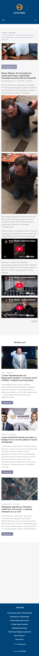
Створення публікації (19, 617)
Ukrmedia (22, 651)
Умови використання (19, 620)
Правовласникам (19, 628)
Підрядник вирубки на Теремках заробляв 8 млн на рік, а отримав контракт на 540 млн (16, 509)
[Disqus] (19, 573)
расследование (6, 265)
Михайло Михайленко (8, 81)
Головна (4, 32)
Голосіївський (6, 504)
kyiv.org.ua (22, 644)
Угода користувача (19, 624)
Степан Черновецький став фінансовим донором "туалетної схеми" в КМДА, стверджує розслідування (19, 377)
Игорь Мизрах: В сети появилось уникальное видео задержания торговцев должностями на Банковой (18, 75)
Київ (2, 373)
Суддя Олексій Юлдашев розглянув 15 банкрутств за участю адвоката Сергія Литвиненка (19, 439)
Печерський (20, 81)
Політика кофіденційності (19, 632)
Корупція (12, 32)
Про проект (19, 636)
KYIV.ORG (19, 13)
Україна (4, 434)
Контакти (19, 639)
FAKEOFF (34, 321)
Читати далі (7, 403)
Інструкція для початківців (19, 613)
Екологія (16, 504)
